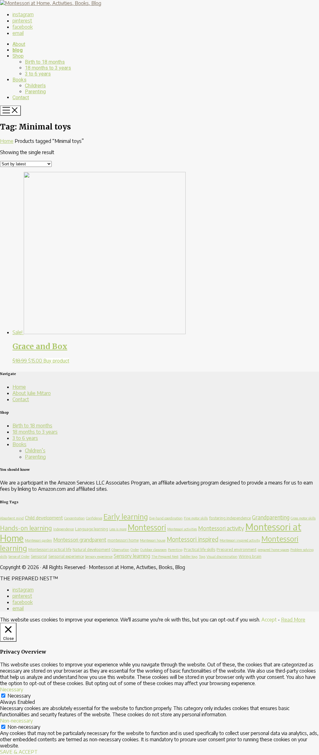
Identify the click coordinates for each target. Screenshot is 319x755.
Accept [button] (269, 619)
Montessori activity (221, 528)
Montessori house (152, 540)
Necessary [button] (11, 689)
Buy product (56, 361)
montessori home (123, 540)
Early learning (125, 516)
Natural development (91, 549)
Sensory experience (98, 556)
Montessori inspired (192, 539)
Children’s (35, 450)
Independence (63, 529)
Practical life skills (199, 549)
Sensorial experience (66, 556)
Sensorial (39, 556)
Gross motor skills (303, 518)
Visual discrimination (222, 556)
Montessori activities (182, 529)
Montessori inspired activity (240, 540)
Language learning (91, 528)
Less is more (117, 529)
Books (19, 444)
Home (6, 141)
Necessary (19, 696)
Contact (20, 399)
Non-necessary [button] (16, 721)
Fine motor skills (196, 518)
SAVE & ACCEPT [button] (19, 752)
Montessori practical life (49, 549)
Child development (44, 517)
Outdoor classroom (153, 550)
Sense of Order (19, 556)
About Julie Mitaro (31, 393)
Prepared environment (236, 549)
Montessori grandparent (79, 539)
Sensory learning (132, 556)
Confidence (94, 518)
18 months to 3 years (35, 432)
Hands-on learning (26, 528)
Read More (293, 619)
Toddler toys (189, 556)
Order (135, 550)
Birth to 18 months (32, 425)
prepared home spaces (273, 550)
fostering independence (230, 517)
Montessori (147, 527)
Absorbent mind (12, 518)
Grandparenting (270, 517)
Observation (120, 550)
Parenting (35, 457)
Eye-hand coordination (166, 518)
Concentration (74, 518)
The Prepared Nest (165, 556)
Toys (202, 556)
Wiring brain (250, 556)
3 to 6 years (25, 438)
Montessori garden (38, 540)
